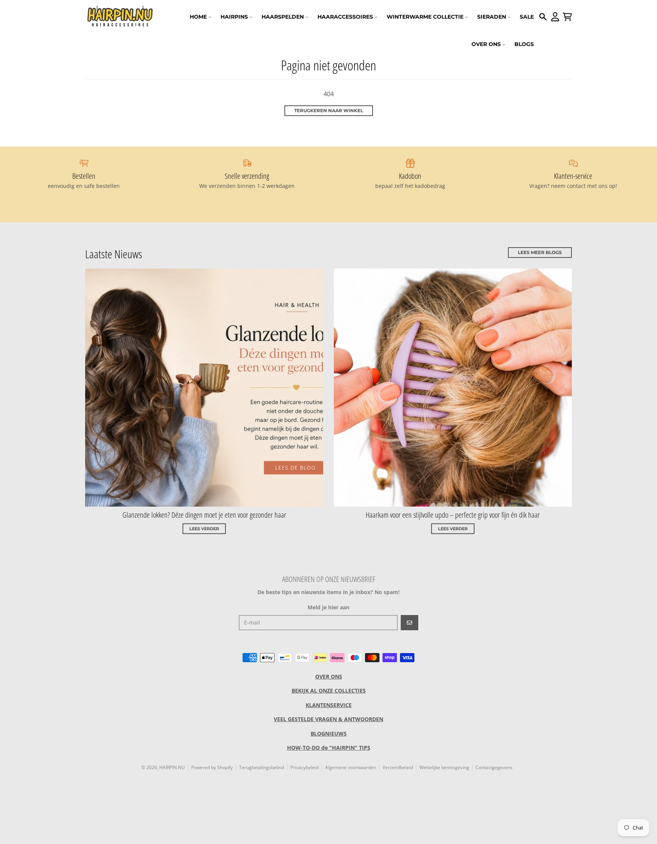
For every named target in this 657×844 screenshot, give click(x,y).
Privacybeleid (304, 767)
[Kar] (567, 16)
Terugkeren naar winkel (328, 110)
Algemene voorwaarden (350, 767)
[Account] (555, 16)
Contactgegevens (494, 767)
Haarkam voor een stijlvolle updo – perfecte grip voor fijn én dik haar (453, 515)
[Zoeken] (543, 16)
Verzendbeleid (397, 767)
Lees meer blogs (540, 252)
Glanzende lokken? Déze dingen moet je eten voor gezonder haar (204, 515)
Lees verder (204, 528)
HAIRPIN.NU (172, 767)
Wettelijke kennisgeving (444, 767)
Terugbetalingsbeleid (261, 767)
